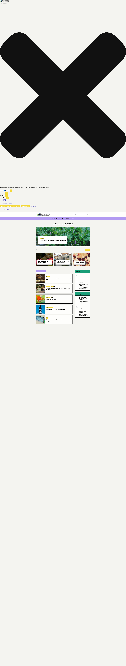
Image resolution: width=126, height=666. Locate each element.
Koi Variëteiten (51, 307)
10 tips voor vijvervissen (51, 299)
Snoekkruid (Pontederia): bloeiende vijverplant (53, 240)
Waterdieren (47, 276)
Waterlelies (52, 286)
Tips (51, 297)
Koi (46, 307)
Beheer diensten (5, 200)
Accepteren (3, 206)
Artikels (62, 218)
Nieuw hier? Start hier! (56, 218)
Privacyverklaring (6, 209)
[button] (63, 95)
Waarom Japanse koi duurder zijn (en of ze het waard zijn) (83, 298)
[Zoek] (87, 215)
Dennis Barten (49, 291)
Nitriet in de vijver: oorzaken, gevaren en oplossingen (82, 311)
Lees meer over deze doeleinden (8, 203)
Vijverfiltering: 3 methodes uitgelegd (54, 319)
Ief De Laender (49, 300)
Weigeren (9, 206)
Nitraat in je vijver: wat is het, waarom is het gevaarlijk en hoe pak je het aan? (84, 307)
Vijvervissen (47, 297)
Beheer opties (5, 199)
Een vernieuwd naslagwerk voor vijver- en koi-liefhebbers (83, 302)
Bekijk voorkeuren (16, 206)
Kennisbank (68, 218)
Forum (73, 218)
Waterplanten (42, 238)
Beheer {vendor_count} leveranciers (9, 201)
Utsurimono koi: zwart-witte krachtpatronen (55, 309)
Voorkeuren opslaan (25, 206)
